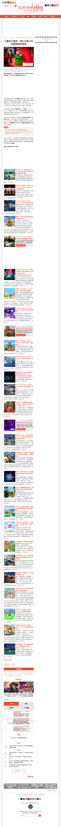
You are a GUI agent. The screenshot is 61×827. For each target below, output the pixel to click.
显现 (20, 796)
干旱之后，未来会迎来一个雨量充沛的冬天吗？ (20, 757)
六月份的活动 (11, 674)
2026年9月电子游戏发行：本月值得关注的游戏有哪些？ (10, 786)
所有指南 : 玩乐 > (51, 790)
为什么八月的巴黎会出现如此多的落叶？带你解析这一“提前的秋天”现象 (21, 761)
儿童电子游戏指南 (18, 676)
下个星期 (26, 708)
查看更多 (17, 771)
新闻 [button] (6, 16)
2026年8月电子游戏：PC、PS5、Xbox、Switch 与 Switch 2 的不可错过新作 (24, 786)
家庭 (40, 16)
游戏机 (8, 671)
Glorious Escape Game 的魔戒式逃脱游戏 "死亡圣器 (21, 726)
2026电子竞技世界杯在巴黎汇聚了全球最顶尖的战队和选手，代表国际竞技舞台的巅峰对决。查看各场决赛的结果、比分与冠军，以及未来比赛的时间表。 (21, 716)
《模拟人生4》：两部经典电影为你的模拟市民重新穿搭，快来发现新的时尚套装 (26, 695)
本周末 (11, 708)
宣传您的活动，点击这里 (9, 665)
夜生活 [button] (34, 16)
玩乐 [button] (28, 16)
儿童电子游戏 (22, 673)
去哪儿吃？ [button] (14, 16)
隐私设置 (31, 796)
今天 (11, 704)
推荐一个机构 (33, 794)
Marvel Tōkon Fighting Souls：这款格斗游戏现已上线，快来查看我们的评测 (21, 720)
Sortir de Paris (38, 796)
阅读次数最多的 (22, 738)
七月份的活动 (16, 671)
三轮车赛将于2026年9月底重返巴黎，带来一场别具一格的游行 (21, 765)
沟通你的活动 (25, 794)
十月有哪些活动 (23, 671)
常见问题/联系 (41, 794)
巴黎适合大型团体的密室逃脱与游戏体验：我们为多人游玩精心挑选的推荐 (51, 786)
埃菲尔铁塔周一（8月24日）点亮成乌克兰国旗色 (21, 753)
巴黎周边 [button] (52, 16)
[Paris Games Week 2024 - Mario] (19, 56)
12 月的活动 (15, 673)
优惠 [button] (45, 16)
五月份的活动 (29, 673)
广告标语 (18, 794)
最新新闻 (13, 738)
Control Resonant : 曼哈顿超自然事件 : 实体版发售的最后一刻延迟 (11, 695)
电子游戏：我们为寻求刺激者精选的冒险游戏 (16, 130)
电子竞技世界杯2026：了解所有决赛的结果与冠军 (21, 712)
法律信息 (25, 796)
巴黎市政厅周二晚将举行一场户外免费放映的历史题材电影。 (21, 746)
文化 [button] (22, 16)
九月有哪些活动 (10, 676)
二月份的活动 (25, 674)
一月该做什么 (18, 674)
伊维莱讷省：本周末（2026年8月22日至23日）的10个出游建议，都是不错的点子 (18, 132)
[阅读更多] (10, 182)
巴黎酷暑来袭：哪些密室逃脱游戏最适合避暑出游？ (37, 786)
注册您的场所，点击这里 (9, 664)
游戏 (11, 671)
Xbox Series (15, 111)
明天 (26, 704)
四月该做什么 (9, 673)
